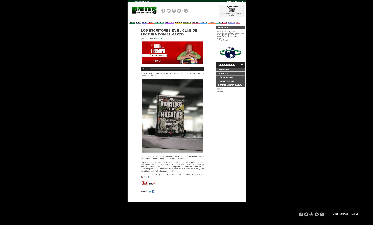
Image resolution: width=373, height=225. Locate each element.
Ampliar (231, 15)
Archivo (240, 1)
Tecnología (211, 22)
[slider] (200, 69)
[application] (172, 69)
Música (220, 92)
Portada (132, 22)
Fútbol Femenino (226, 81)
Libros (158, 39)
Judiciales (204, 22)
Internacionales (159, 22)
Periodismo (165, 39)
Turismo (224, 22)
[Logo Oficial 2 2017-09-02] (230, 52)
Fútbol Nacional (226, 77)
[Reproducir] (143, 69)
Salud (218, 22)
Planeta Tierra (169, 22)
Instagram (174, 11)
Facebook (163, 11)
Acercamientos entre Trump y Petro (231, 13)
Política (138, 22)
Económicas (187, 22)
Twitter (169, 11)
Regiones (195, 22)
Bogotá (151, 22)
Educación (231, 22)
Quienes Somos (232, 1)
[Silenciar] (196, 69)
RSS (179, 11)
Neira (237, 22)
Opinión (144, 22)
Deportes (178, 22)
